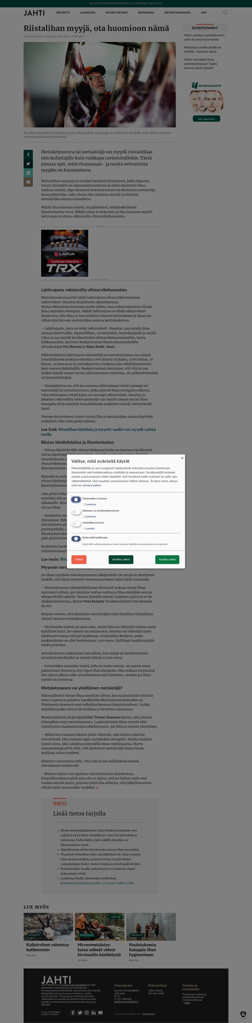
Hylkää (79, 559)
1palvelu (88, 529)
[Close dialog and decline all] (182, 456)
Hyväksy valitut (121, 559)
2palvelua (89, 504)
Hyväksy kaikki (167, 559)
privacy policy (92, 485)
